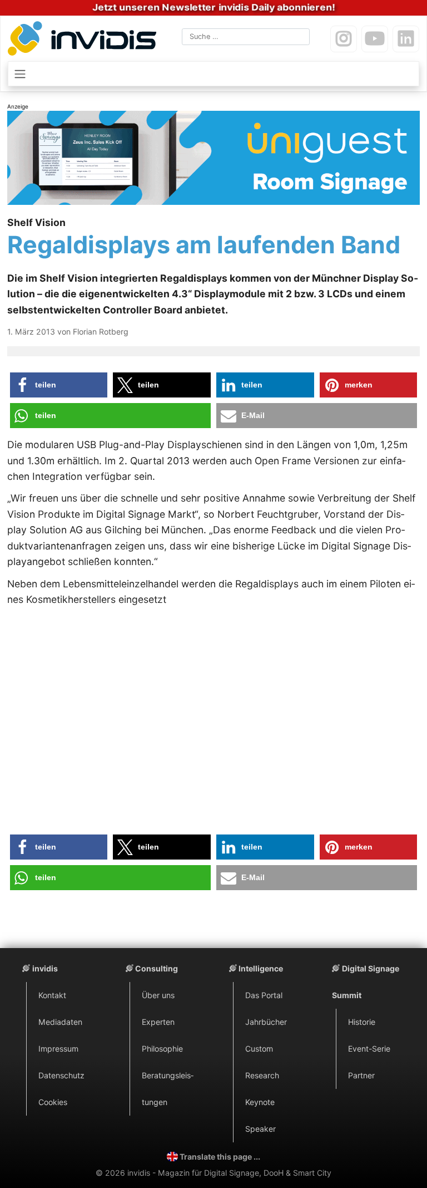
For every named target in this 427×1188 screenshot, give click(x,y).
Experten (158, 1022)
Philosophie (162, 1048)
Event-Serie (369, 1048)
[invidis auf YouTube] (374, 39)
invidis (45, 968)
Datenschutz (61, 1075)
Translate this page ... (220, 1156)
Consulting (156, 968)
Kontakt (52, 995)
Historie (361, 1022)
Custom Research (262, 1062)
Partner (361, 1075)
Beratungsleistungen (167, 1089)
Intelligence (261, 968)
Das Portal (263, 995)
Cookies (52, 1102)
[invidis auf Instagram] (343, 39)
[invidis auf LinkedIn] (406, 39)
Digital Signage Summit (365, 982)
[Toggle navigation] (213, 73)
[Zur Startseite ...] (84, 40)
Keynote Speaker (260, 1115)
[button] (59, 384)
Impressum (58, 1048)
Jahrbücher (266, 1022)
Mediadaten (60, 1022)
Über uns (158, 995)
